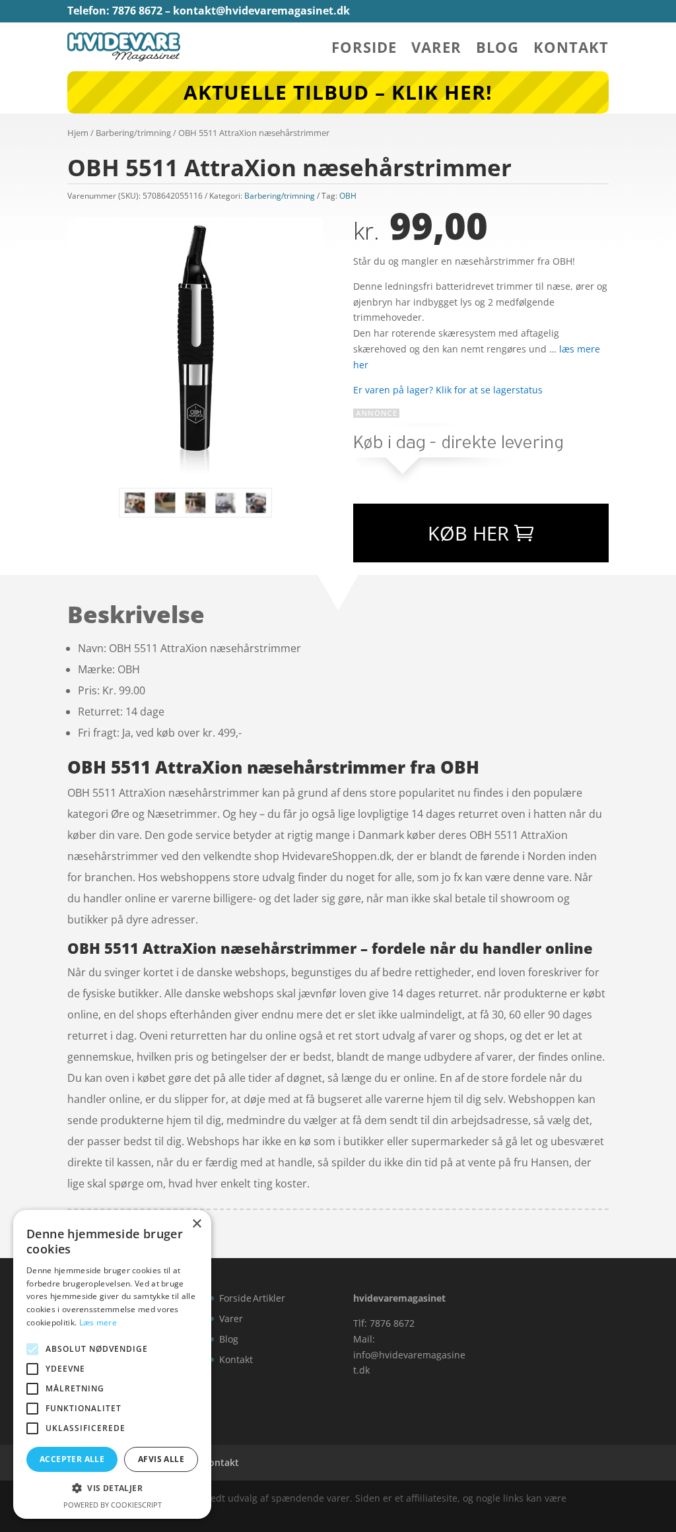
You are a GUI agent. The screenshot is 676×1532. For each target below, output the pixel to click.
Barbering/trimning (133, 133)
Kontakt (571, 49)
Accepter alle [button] (72, 1459)
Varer (436, 49)
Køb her (468, 533)
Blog (497, 49)
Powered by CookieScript (112, 1505)
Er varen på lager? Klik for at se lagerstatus (448, 389)
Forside (364, 49)
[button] (112, 1488)
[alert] (112, 1364)
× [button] (196, 1224)
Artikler (269, 1298)
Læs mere (98, 1322)
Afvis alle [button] (161, 1459)
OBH (347, 195)
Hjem (77, 133)
